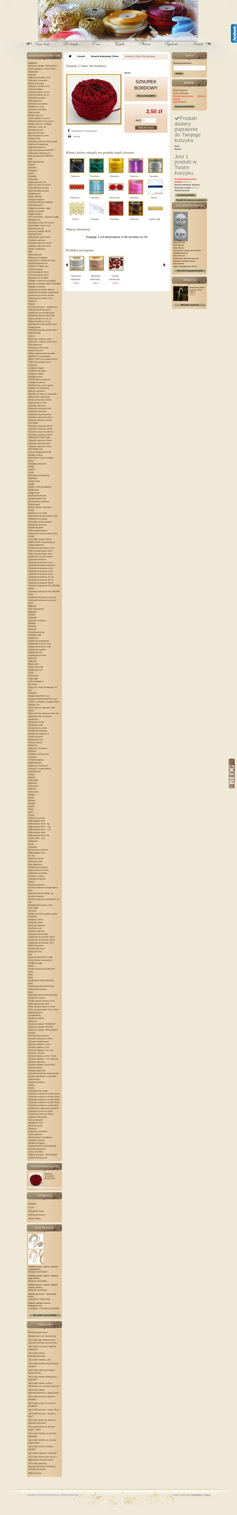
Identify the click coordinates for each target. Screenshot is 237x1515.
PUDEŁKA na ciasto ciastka (40, 385)
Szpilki (31, 484)
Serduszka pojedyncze (38, 734)
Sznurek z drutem (36, 1053)
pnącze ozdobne (38, 1272)
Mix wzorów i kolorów (38, 850)
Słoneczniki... (115, 198)
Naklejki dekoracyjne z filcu (40, 905)
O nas (96, 46)
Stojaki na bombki (36, 211)
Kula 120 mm (179, 256)
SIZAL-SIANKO (35, 196)
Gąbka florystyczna (37, 182)
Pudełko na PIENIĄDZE (38, 388)
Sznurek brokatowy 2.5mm (40, 1038)
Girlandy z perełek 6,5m (39, 86)
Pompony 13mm (35, 919)
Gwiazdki (32, 170)
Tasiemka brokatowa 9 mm (40, 571)
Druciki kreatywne (36, 885)
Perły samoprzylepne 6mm (40, 554)
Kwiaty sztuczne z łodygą (39, 124)
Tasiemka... (76, 176)
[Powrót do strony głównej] (70, 57)
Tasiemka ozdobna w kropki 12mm (44, 1094)
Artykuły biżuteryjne (37, 495)
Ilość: (138, 120)
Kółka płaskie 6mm (36, 853)
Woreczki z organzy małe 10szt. (42, 342)
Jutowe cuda (34, 481)
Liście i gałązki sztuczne (39, 118)
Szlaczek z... (76, 198)
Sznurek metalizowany (38, 1041)
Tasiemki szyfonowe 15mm (40, 1111)
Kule (30, 159)
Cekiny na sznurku (36, 818)
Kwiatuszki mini (35, 652)
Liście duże (33, 675)
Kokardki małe (34, 635)
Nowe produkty (44, 1228)
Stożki (31, 173)
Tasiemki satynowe (37, 240)
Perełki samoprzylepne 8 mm (41, 548)
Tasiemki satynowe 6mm (39, 246)
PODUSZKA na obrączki (39, 379)
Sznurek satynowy (36, 1062)
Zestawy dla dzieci (36, 948)
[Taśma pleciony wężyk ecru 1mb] (76, 208)
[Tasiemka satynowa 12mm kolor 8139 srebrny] (155, 165)
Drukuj (77, 136)
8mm (30, 983)
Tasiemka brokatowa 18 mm (41, 580)
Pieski (31, 798)
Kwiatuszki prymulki (37, 655)
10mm (31, 966)
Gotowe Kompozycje (37, 1157)
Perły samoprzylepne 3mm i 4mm (43, 1009)
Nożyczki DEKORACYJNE (40, 957)
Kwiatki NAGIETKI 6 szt (39, 696)
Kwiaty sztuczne (35, 115)
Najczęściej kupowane (189, 205)
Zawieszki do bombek (38, 934)
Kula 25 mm (178, 264)
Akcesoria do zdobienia (38, 501)
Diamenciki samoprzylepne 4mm (43, 516)
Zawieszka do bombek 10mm (41, 937)
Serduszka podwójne (37, 731)
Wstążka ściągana (36, 1143)
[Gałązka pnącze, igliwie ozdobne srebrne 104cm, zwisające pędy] (35, 1257)
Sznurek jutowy (35, 1067)
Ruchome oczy (35, 928)
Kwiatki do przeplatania (38, 641)
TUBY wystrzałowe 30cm (39, 362)
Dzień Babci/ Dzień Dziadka (40, 458)
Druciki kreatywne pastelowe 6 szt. (44, 899)
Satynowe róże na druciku (40, 716)
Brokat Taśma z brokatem (40, 507)
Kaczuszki (33, 786)
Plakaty (31, 304)
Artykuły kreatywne (37, 879)
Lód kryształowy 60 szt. (39, 95)
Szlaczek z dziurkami (38, 766)
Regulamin (171, 46)
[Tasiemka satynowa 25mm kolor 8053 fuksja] (135, 187)
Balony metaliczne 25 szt (39, 321)
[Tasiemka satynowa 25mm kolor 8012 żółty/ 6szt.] (116, 165)
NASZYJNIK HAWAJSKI (39, 397)
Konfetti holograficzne (38, 263)
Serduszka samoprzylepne (40, 556)
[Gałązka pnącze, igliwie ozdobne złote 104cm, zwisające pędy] (35, 1241)
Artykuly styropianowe (38, 144)
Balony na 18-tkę (36, 858)
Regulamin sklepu (36, 1211)
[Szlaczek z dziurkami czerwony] (76, 187)
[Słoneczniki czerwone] (116, 187)
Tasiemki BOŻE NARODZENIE (42, 1146)
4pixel (207, 1495)
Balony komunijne (36, 83)
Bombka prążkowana (37, 1332)
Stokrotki (32, 661)
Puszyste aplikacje (36, 925)
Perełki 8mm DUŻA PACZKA (41, 986)
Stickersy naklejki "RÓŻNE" (40, 1027)
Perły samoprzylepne (37, 530)
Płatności (145, 46)
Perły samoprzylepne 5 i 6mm (41, 1006)
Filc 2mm (32, 911)
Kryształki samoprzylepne (40, 522)
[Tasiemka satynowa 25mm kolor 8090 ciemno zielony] (96, 165)
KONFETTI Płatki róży (38, 266)
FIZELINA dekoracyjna (38, 188)
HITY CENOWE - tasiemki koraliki (43, 217)
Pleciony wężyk (35, 742)
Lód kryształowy (35, 89)
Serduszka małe (35, 725)
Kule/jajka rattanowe (37, 464)
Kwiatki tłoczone (35, 670)
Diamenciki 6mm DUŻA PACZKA (42, 995)
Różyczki (32, 658)
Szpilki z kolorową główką (39, 487)
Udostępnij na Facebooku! (84, 131)
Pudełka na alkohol (36, 382)
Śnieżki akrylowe (36, 945)
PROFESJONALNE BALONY (41, 316)
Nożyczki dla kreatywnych (40, 960)
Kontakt (197, 46)
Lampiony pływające (37, 371)
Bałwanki (32, 612)
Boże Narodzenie (36, 162)
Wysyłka (119, 46)
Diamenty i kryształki (37, 513)
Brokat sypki (34, 504)
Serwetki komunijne (37, 98)
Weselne (32, 751)
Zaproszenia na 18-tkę (38, 870)
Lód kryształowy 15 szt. (39, 92)
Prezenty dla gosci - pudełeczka (42, 307)
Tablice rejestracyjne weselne (41, 353)
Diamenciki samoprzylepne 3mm (43, 533)
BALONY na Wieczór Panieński (42, 394)
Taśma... (154, 198)
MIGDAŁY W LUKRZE (38, 278)
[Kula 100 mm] (180, 219)
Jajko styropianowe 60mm (185, 266)
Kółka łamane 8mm (36, 832)
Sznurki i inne (34, 138)
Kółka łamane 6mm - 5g (38, 824)
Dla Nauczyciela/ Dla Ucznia (41, 222)
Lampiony (32, 365)
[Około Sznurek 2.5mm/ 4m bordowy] (35, 1180)
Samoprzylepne (35, 1012)
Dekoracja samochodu (38, 347)
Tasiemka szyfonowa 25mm (41, 1114)
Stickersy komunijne (37, 109)
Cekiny (31, 815)
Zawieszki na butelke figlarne (41, 289)
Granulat (32, 176)
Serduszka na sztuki (37, 728)
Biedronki (32, 783)
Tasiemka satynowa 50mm (40, 435)
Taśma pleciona (35, 1134)
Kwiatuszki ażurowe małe (39, 646)
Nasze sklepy (34, 1218)
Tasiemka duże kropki (38, 1091)
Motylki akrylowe (35, 527)
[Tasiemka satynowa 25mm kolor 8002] (76, 263)
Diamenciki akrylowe (37, 989)
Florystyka (33, 179)
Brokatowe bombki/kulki (39, 475)
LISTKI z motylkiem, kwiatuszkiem (43, 702)
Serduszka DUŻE (36, 722)
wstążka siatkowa (36, 931)
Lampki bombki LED (37, 498)
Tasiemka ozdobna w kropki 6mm (43, 1105)
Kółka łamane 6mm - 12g (39, 827)
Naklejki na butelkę (36, 286)
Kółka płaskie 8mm (36, 821)
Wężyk (31, 774)
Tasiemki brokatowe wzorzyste (42, 597)
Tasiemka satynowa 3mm (39, 408)
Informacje (44, 1195)
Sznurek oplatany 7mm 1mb (41, 1050)
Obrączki (32, 757)
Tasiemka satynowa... (76, 278)
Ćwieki (31, 510)
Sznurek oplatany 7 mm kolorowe (43, 1059)
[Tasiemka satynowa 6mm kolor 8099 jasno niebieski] (96, 187)
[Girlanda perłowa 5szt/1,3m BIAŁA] (96, 208)
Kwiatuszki (33, 638)
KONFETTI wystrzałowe (39, 356)
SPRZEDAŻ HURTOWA (39, 237)
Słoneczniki (33, 664)
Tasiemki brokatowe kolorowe (41, 565)
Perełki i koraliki (35, 963)
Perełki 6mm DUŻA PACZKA (41, 980)
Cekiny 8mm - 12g (36, 838)
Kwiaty (31, 466)
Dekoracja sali (34, 254)
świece (31, 336)
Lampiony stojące (36, 374)
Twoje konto (43, 46)
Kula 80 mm (178, 245)
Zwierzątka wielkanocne (39, 153)
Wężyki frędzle (35, 763)
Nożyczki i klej (34, 951)
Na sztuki (32, 684)
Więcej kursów (34, 1473)
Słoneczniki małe (35, 667)
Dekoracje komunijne (37, 80)
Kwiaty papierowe (36, 545)
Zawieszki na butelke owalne (41, 295)
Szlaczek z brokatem (37, 748)
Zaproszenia (34, 112)
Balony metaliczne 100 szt (40, 318)
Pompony (32, 916)
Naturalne (32, 478)
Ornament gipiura (36, 760)
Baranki (31, 800)
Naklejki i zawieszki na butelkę (42, 281)
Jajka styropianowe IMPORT (41, 150)
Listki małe (33, 678)
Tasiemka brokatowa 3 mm (40, 562)
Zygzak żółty (154, 219)
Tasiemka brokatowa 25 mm (41, 577)
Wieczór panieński (36, 391)
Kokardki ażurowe (36, 632)
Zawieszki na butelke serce (40, 298)
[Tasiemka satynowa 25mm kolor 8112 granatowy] (76, 165)
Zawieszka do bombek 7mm (41, 943)
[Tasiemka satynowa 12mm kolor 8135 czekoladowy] (135, 208)
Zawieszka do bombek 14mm (41, 940)
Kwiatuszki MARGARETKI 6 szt (42, 699)
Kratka (31, 1085)
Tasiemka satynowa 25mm (40, 426)
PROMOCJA (34, 220)
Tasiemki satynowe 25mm (40, 243)
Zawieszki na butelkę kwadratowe (43, 292)
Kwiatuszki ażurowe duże (39, 643)
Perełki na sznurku (36, 998)
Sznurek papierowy (37, 1070)
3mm (30, 972)
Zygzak (31, 777)
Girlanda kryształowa (37, 104)
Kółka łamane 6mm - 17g (39, 829)
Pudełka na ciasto (36, 106)
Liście (31, 472)
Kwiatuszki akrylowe (37, 525)
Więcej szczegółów (146, 96)
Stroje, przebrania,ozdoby (39, 400)
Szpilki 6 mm (34, 493)
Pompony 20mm (35, 922)
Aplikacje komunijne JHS (39, 77)
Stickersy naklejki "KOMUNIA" (42, 1024)
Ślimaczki (32, 745)
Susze (31, 461)
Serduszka (33, 719)
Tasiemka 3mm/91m (37, 411)
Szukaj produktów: (182, 63)
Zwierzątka (33, 780)
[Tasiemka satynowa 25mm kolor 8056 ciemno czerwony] (116, 208)
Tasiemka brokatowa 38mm (40, 583)
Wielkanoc (33, 63)
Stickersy (32, 1021)
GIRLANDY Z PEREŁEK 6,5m (41, 260)
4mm (30, 974)
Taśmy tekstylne (35, 736)
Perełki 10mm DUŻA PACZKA (41, 969)
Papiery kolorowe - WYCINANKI (42, 1155)
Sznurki (31, 1033)
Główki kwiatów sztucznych (40, 121)
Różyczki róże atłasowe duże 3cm (43, 713)
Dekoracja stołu (35, 861)
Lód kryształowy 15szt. (38, 272)
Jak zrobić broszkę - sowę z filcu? (43, 1410)
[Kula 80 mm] (180, 234)
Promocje (190, 280)
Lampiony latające (36, 368)
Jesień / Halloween (36, 249)
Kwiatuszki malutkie (37, 649)
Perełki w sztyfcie (36, 1018)
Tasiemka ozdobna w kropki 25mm (44, 1099)
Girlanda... (95, 219)
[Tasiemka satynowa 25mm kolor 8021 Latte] (96, 263)
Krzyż (31, 809)
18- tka (31, 856)
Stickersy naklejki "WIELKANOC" (43, 66)
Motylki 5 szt (34, 705)
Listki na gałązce (35, 681)
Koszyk (71, 46)
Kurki (30, 812)
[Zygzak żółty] (155, 208)
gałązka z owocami (39, 1299)
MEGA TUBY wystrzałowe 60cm (42, 359)
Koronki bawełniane (37, 1149)
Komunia (32, 75)
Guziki (31, 536)
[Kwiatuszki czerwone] (116, 263)
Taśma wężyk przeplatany (40, 1137)
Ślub (30, 252)
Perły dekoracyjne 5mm (39, 1004)
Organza (32, 301)
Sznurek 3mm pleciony (38, 1035)
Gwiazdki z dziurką (37, 620)
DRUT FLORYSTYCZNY (39, 185)
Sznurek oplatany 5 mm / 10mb (42, 1056)
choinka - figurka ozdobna (43, 1308)
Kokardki (32, 629)
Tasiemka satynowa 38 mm (40, 432)
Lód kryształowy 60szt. (38, 275)
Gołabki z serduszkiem (38, 754)
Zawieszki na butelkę (37, 873)
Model (127, 73)
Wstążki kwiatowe (36, 199)
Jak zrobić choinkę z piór (39, 1360)
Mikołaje (32, 623)
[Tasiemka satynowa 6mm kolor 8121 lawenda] (135, 165)
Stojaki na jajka (35, 214)
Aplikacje (32, 606)
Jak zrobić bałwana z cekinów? (42, 1453)
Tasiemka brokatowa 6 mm (40, 568)
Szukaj (179, 73)
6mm (30, 977)
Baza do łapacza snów (38, 135)
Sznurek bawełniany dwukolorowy (43, 1073)
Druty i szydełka (35, 1152)
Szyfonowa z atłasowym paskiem (43, 1108)
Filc (29, 902)
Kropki (31, 1088)
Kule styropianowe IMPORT (40, 156)
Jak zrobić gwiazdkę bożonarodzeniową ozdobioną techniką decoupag (41, 1466)
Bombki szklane (35, 455)
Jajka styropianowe (37, 147)
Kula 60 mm (178, 248)
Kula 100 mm (179, 242)
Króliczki (32, 789)
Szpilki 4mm (33, 490)
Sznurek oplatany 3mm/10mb (41, 1064)
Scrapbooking (34, 1015)
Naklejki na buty (35, 377)
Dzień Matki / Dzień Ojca (39, 225)
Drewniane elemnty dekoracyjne (42, 141)
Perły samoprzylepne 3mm (40, 551)
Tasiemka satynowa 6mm (39, 414)
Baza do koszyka (36, 133)
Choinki (31, 614)
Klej (29, 954)
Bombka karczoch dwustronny (42, 1336)
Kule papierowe (35, 101)
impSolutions (197, 1495)
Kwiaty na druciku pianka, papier (42, 914)
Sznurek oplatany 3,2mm (39, 1044)
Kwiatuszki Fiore (35, 739)
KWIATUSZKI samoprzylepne (41, 542)
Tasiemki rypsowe (36, 1140)
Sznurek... (49, 1174)
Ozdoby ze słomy (36, 876)
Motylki (31, 795)
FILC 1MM (33, 908)
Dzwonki (32, 167)
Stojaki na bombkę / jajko (39, 208)
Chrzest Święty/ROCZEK (39, 452)
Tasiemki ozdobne (36, 1082)
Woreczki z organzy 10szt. (40, 339)
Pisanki (31, 803)
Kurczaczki (33, 792)
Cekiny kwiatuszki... (115, 278)
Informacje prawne (36, 1215)
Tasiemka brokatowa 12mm (40, 574)
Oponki (31, 164)
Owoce (31, 469)
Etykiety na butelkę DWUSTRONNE (44, 284)
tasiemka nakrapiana (37, 1117)
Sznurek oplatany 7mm (38, 1047)
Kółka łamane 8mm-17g (38, 835)
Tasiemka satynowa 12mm (40, 417)
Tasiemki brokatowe (37, 559)
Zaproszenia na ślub (37, 403)
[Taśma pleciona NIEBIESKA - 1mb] (155, 187)
